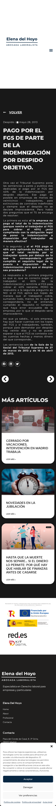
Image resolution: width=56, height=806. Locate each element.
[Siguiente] (41, 379)
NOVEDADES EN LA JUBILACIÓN (20, 504)
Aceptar (28, 779)
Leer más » (11, 459)
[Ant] (15, 379)
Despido (8, 122)
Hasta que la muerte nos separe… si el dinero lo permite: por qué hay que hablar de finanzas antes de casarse (27, 564)
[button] (51, 746)
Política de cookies (12, 802)
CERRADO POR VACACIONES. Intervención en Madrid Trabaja (27, 446)
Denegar (28, 787)
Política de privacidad (31, 802)
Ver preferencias (28, 795)
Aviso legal (47, 802)
